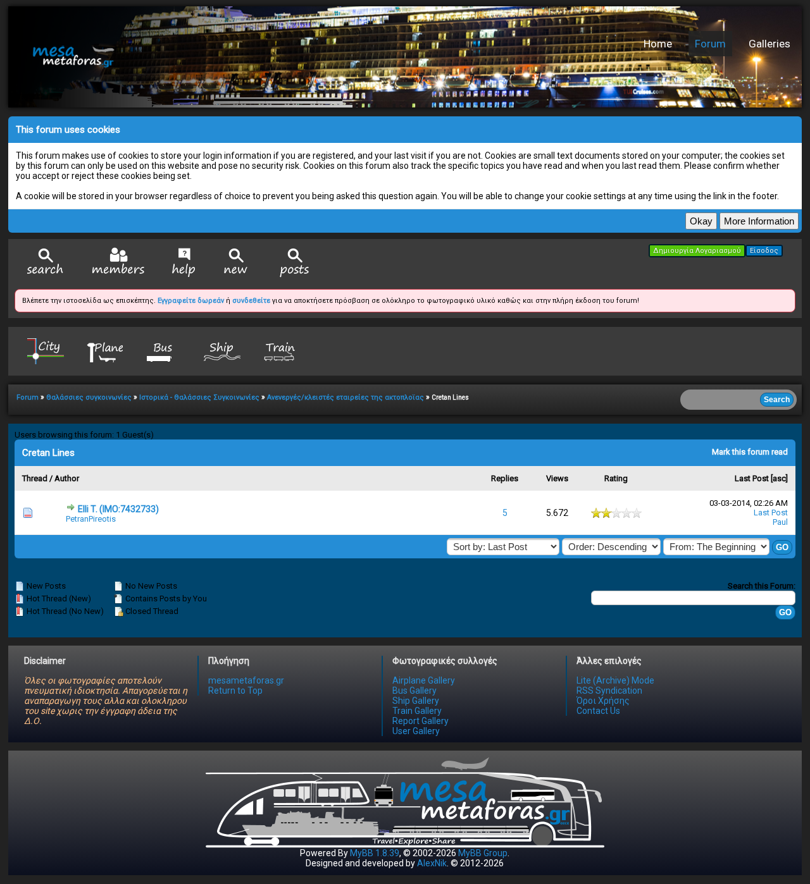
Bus (163, 350)
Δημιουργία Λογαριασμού (697, 251)
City (45, 350)
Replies (504, 478)
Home (658, 43)
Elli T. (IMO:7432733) (118, 509)
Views (557, 478)
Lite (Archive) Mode (615, 680)
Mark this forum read (750, 452)
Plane (104, 350)
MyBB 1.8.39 (374, 853)
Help (184, 262)
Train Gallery (417, 711)
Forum (710, 43)
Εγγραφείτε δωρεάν (191, 301)
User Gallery (416, 731)
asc (779, 478)
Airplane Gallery (423, 680)
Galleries (769, 43)
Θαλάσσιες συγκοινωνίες (89, 397)
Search (45, 263)
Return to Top (235, 690)
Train (281, 350)
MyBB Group (483, 853)
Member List (118, 262)
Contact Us (598, 711)
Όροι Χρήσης (603, 701)
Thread (34, 478)
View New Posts (236, 263)
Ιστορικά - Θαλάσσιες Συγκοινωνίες (199, 397)
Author (66, 478)
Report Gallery (420, 721)
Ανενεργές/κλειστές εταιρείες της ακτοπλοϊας (345, 397)
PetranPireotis (91, 519)
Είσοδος (764, 251)
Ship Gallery (415, 701)
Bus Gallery (414, 690)
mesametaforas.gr (246, 680)
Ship (222, 350)
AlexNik (432, 863)
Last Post (752, 478)
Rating (616, 478)
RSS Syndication (609, 690)
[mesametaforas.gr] (207, 56)
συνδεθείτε (251, 301)
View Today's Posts (295, 263)
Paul (780, 522)
